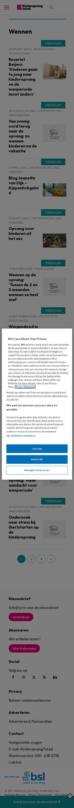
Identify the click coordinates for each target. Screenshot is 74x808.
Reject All (37, 459)
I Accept (37, 448)
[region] (37, 403)
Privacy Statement (25, 387)
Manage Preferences (37, 470)
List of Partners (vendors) (20, 435)
